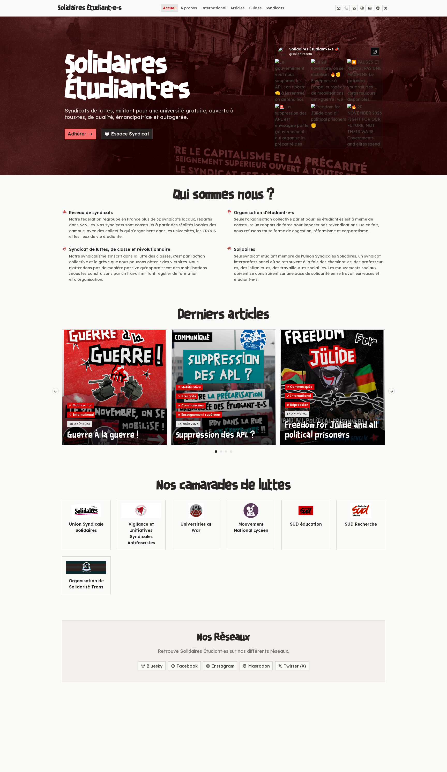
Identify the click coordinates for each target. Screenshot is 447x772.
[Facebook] (362, 8)
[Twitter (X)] (385, 8)
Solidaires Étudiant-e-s (90, 8)
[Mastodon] (378, 8)
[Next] (391, 391)
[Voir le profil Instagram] (375, 51)
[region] (223, 391)
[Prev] (55, 391)
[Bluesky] (354, 8)
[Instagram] (370, 8)
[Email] (338, 8)
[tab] (216, 451)
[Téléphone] (346, 8)
